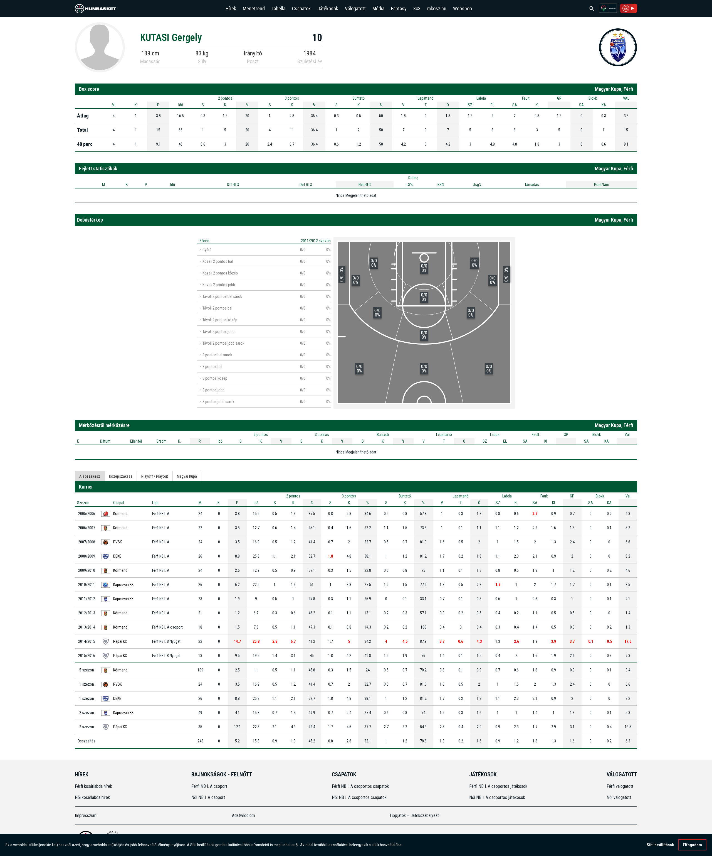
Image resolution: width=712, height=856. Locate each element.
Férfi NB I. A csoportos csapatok (361, 786)
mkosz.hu (436, 8)
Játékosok (327, 8)
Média (378, 8)
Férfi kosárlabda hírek (93, 786)
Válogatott (355, 8)
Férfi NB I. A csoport (209, 786)
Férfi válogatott (620, 786)
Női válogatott (619, 797)
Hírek (231, 8)
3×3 (417, 8)
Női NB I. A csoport (208, 797)
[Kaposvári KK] (618, 47)
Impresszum (86, 815)
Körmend (120, 513)
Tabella (278, 8)
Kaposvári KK (123, 584)
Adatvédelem (243, 815)
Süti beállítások (660, 844)
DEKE (117, 556)
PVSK (117, 542)
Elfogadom (692, 844)
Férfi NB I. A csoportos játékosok (498, 786)
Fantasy (399, 8)
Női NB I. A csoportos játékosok (497, 797)
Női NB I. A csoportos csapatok (360, 797)
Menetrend (254, 8)
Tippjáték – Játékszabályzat (414, 815)
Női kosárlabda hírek (92, 797)
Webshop (462, 8)
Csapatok (301, 8)
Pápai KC (120, 641)
